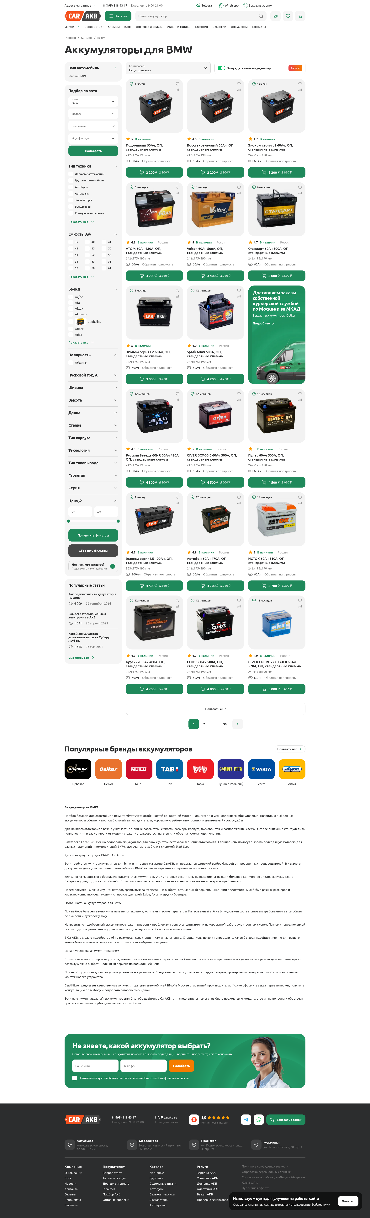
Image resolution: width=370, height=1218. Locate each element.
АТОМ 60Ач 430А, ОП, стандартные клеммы (144, 250)
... (214, 724)
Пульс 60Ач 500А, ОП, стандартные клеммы (266, 457)
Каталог (86, 37)
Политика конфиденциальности (265, 1166)
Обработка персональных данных (266, 1171)
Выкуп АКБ (205, 1194)
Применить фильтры (93, 535)
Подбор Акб (111, 1194)
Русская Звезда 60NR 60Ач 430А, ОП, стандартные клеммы (153, 457)
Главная (70, 37)
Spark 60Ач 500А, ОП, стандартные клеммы (205, 354)
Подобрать (93, 150)
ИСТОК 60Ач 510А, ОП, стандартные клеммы (266, 560)
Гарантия (201, 26)
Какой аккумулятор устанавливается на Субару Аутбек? (88, 637)
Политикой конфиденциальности (166, 1078)
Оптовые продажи (116, 1199)
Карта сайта (250, 1182)
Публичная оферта (255, 1188)
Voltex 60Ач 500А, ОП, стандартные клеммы (205, 250)
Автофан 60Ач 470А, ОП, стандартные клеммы (207, 560)
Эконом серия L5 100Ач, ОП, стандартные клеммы (149, 560)
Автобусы (157, 1189)
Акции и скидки (179, 26)
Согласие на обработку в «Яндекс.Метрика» (273, 1177)
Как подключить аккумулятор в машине (92, 595)
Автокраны (158, 1205)
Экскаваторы (159, 1199)
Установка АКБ (207, 1178)
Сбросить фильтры (93, 550)
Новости (71, 1183)
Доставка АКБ (207, 1183)
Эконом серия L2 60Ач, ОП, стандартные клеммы (270, 147)
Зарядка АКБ (206, 1172)
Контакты (259, 26)
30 (225, 724)
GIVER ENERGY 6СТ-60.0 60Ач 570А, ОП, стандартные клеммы (275, 664)
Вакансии (219, 26)
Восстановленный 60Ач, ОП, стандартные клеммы (211, 147)
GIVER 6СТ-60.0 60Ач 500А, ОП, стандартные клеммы (212, 457)
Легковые (157, 1172)
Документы (239, 26)
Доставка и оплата (149, 26)
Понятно (348, 1201)
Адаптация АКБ (208, 1189)
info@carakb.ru (166, 1117)
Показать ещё (215, 709)
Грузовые (156, 1178)
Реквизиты (73, 1199)
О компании (73, 1172)
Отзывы (114, 26)
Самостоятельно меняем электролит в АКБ (87, 615)
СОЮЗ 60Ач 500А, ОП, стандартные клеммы (205, 664)
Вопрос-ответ (94, 26)
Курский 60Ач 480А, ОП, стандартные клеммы (145, 664)
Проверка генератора (212, 1199)
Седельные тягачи (163, 1183)
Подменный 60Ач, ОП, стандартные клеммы (144, 147)
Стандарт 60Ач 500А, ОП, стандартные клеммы (268, 250)
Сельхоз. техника (162, 1194)
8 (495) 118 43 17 (115, 5)
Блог (127, 26)
